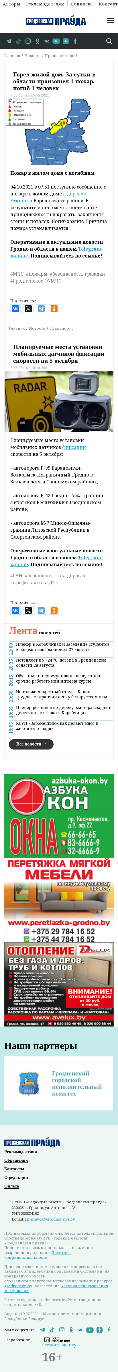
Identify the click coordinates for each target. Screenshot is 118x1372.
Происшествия (59, 55)
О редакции (16, 1177)
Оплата (11, 1186)
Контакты (14, 1169)
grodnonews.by (18, 1285)
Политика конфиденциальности (37, 1255)
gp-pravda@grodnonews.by (50, 1219)
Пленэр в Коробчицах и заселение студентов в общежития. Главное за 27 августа (63, 647)
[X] (28, 308)
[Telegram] (41, 308)
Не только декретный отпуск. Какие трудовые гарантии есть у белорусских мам (61, 694)
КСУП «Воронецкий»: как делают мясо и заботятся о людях (57, 726)
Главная (12, 55)
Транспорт (60, 328)
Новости (32, 55)
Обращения (16, 1160)
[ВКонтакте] (15, 308)
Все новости (28, 743)
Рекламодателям (45, 3)
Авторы (11, 3)
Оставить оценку (59, 1345)
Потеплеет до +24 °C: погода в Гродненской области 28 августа (61, 663)
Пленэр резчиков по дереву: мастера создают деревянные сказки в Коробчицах (63, 710)
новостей (34, 632)
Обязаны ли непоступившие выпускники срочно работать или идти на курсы (59, 678)
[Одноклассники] (54, 308)
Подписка (81, 3)
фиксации (74, 447)
